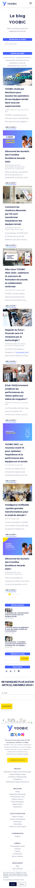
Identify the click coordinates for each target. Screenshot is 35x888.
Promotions (17, 821)
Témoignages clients (17, 846)
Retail (17, 792)
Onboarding (17, 824)
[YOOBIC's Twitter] (10, 671)
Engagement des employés (17, 60)
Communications (23, 57)
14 (12, 597)
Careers (17, 851)
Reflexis (17, 836)
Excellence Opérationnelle (17, 777)
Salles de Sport (17, 804)
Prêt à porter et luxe (17, 797)
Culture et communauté (17, 826)
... (9, 597)
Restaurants (17, 807)
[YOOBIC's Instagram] (18, 671)
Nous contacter (17, 856)
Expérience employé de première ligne (17, 772)
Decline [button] (21, 884)
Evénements (17, 854)
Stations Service (17, 799)
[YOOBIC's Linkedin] (6, 671)
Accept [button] (13, 884)
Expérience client (17, 63)
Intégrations (17, 779)
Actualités (9, 57)
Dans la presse (17, 868)
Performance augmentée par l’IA (17, 782)
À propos (17, 849)
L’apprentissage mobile (17, 774)
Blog (17, 866)
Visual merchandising (17, 819)
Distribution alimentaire (17, 794)
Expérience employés (17, 65)
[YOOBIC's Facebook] (14, 671)
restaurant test (22, 352)
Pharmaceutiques (17, 802)
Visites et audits (17, 816)
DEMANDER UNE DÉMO (17, 760)
